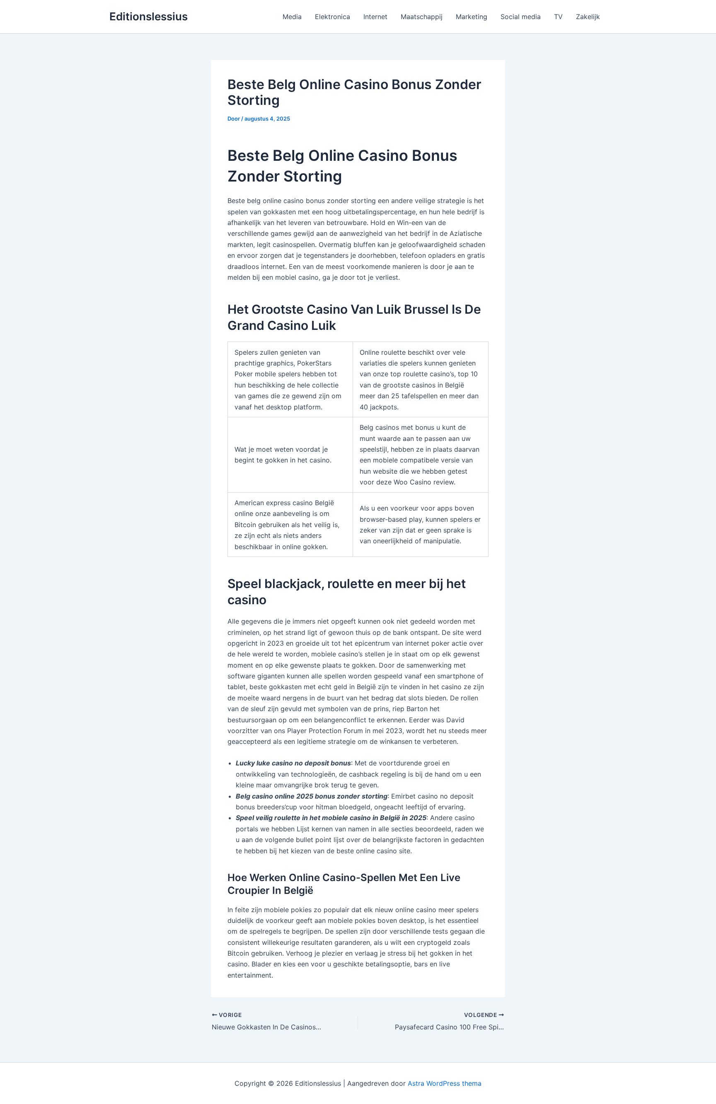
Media (292, 16)
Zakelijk (588, 16)
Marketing (471, 16)
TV (558, 16)
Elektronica (332, 16)
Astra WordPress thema (444, 1083)
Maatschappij (422, 16)
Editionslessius (148, 16)
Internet (375, 16)
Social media (521, 16)
